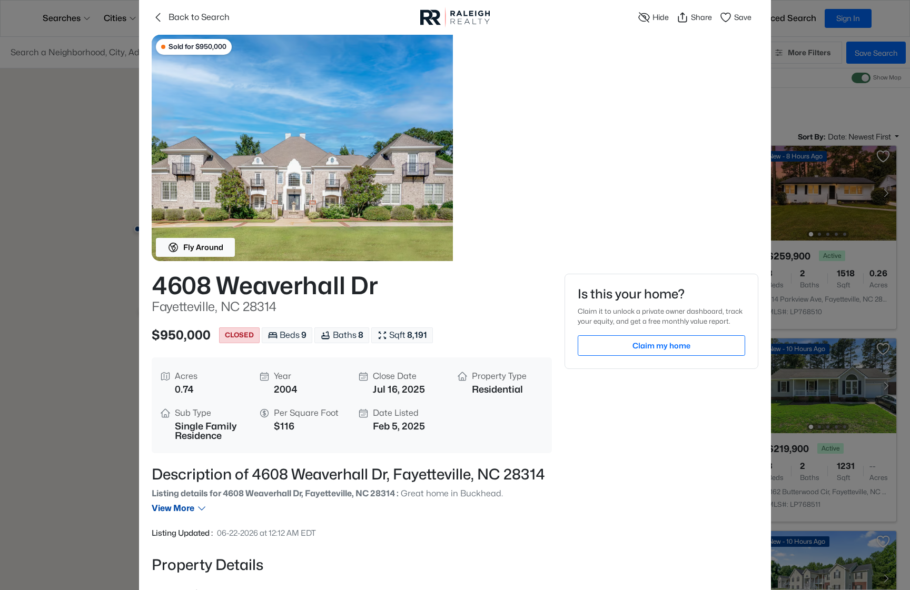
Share (701, 17)
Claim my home (661, 345)
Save (742, 17)
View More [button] (173, 508)
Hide (660, 17)
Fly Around (203, 247)
